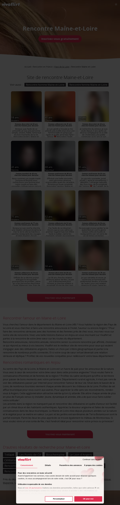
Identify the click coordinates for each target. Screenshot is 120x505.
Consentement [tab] (26, 465)
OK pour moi (88, 499)
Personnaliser (59, 499)
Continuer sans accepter (92, 459)
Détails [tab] (48, 465)
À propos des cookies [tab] (93, 465)
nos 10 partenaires (33, 488)
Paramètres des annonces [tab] (70, 465)
